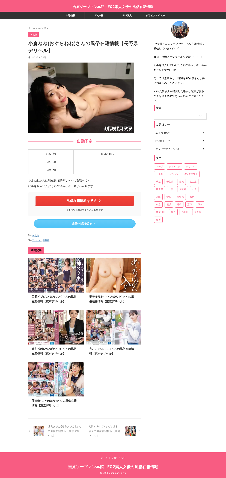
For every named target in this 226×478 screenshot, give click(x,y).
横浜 (168, 204)
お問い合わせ (118, 458)
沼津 (189, 204)
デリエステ (174, 166)
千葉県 (169, 181)
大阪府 (182, 189)
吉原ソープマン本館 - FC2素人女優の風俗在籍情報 (113, 7)
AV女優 (99, 15)
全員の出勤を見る (82, 223)
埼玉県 (159, 189)
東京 (158, 204)
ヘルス (159, 174)
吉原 (181, 181)
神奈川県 (160, 212)
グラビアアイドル (155, 15)
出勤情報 (70, 15)
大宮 (171, 189)
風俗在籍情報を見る (82, 201)
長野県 (46, 240)
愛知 (168, 196)
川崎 (158, 196)
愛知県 (180, 196)
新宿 (192, 196)
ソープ (159, 166)
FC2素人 (127, 15)
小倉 (194, 189)
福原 (173, 212)
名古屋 (193, 181)
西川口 (185, 212)
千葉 (158, 181)
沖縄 (179, 204)
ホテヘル (173, 174)
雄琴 (158, 219)
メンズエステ (191, 174)
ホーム (104, 458)
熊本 (200, 204)
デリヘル (36, 240)
